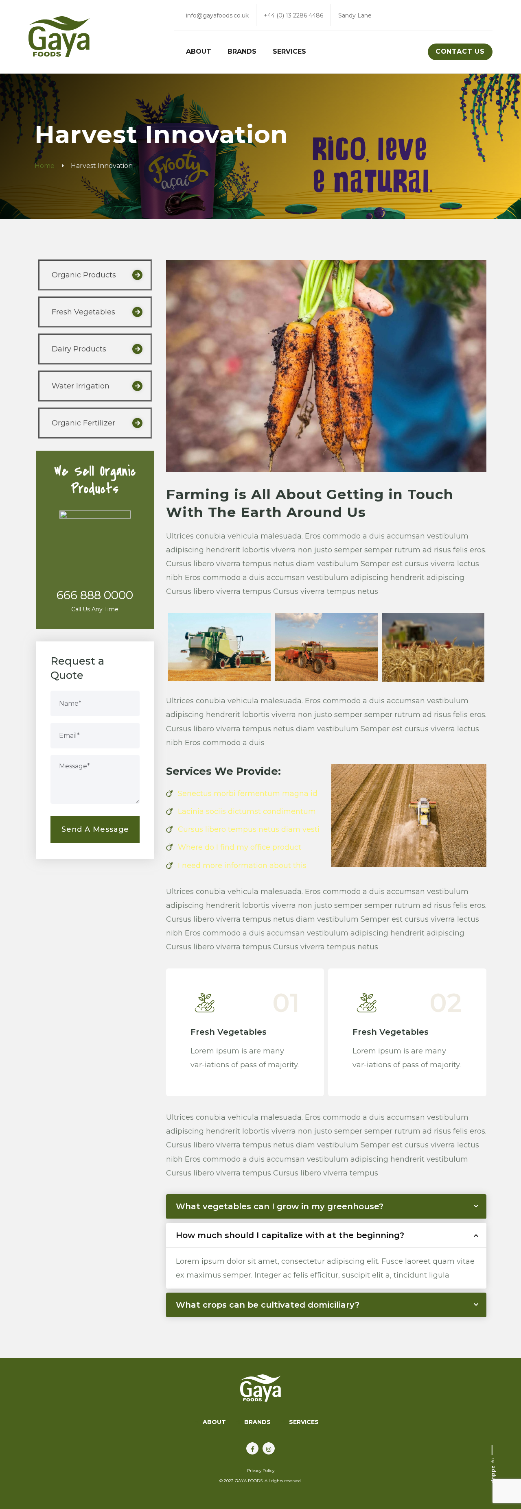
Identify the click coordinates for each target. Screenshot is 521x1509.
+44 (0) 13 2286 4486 (293, 15)
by (493, 1470)
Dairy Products (79, 349)
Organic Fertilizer (83, 423)
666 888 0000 (95, 595)
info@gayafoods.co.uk (217, 15)
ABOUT (214, 1422)
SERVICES (304, 1422)
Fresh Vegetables (228, 1032)
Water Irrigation (80, 386)
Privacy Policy (260, 1470)
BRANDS (257, 1422)
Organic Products (84, 274)
